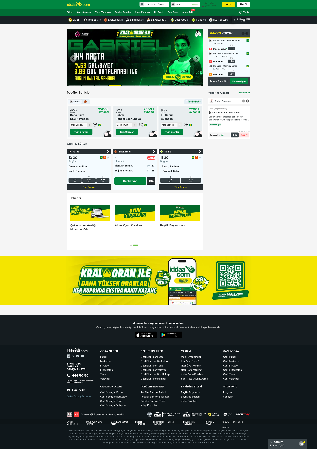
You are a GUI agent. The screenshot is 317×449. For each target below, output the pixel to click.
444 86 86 (80, 375)
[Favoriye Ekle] (108, 157)
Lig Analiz (159, 12)
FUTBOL (94, 20)
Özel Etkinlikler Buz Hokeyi (155, 374)
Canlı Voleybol (231, 378)
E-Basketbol (106, 369)
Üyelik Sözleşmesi (72, 422)
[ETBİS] (69, 414)
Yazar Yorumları (103, 12)
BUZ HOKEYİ (220, 20)
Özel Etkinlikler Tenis (152, 365)
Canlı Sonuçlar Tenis (111, 401)
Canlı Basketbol (231, 361)
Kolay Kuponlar (142, 12)
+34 (151, 181)
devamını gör (215, 125)
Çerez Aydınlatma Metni (119, 422)
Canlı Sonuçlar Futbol (111, 392)
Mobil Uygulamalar (191, 356)
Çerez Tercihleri (140, 422)
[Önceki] (243, 101)
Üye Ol (243, 4)
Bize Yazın (78, 389)
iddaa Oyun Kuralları (192, 374)
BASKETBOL (115, 20)
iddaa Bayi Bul (188, 401)
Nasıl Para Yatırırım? (191, 369)
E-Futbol (104, 365)
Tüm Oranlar (81, 132)
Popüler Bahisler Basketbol (155, 396)
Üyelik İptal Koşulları (189, 422)
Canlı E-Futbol (230, 365)
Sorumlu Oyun (210, 422)
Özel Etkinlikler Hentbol (153, 378)
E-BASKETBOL (159, 20)
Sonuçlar (228, 396)
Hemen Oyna (239, 81)
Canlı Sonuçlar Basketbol (113, 396)
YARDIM (186, 351)
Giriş (228, 4)
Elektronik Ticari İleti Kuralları (164, 422)
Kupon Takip (188, 12)
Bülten (70, 12)
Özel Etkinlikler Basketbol (154, 361)
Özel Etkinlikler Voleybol (154, 369)
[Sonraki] (247, 101)
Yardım (246, 12)
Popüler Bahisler (123, 12)
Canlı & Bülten (77, 143)
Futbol (76, 101)
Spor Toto (173, 12)
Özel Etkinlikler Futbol (152, 356)
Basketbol (105, 361)
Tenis (103, 374)
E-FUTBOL (137, 20)
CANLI (77, 20)
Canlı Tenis (229, 374)
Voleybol (105, 378)
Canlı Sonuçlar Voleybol (113, 405)
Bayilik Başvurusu (190, 392)
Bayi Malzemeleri (190, 396)
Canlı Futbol (229, 356)
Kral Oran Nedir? (190, 361)
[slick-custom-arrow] (73, 58)
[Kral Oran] (101, 157)
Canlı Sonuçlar (84, 12)
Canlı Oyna (130, 181)
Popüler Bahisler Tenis (153, 401)
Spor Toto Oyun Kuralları (194, 378)
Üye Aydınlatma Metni (94, 422)
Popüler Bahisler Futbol (153, 392)
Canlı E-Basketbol (232, 369)
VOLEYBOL (182, 20)
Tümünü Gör (193, 101)
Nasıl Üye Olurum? (191, 365)
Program (227, 392)
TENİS (201, 20)
